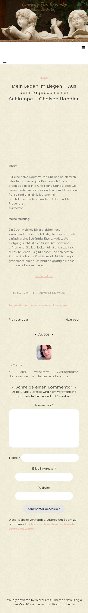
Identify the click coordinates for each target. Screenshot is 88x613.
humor (34, 305)
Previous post (18, 319)
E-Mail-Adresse (44, 468)
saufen (43, 305)
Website (44, 488)
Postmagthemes (64, 604)
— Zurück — (44, 276)
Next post (72, 319)
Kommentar (44, 405)
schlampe (55, 305)
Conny (17, 365)
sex (65, 305)
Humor (44, 77)
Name (14, 458)
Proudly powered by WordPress (29, 600)
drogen (23, 305)
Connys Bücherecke (44, 4)
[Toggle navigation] (4, 61)
